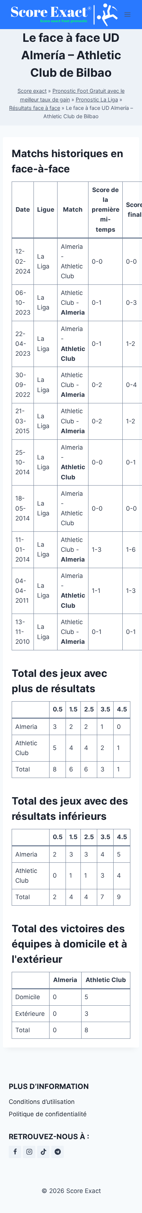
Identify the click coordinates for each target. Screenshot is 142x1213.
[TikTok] (43, 1152)
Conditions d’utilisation (42, 1101)
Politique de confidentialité (48, 1114)
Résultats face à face (34, 108)
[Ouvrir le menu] (127, 14)
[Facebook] (15, 1152)
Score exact (32, 91)
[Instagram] (29, 1152)
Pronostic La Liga (97, 99)
